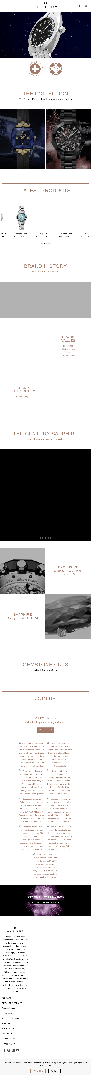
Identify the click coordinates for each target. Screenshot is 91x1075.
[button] (4, 6)
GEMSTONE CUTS (45, 614)
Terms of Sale (37, 1018)
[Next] (86, 34)
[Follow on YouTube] (17, 1000)
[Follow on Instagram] (8, 1000)
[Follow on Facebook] (4, 1000)
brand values (68, 338)
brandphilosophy (23, 389)
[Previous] (5, 34)
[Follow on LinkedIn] (13, 1000)
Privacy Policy (53, 1018)
